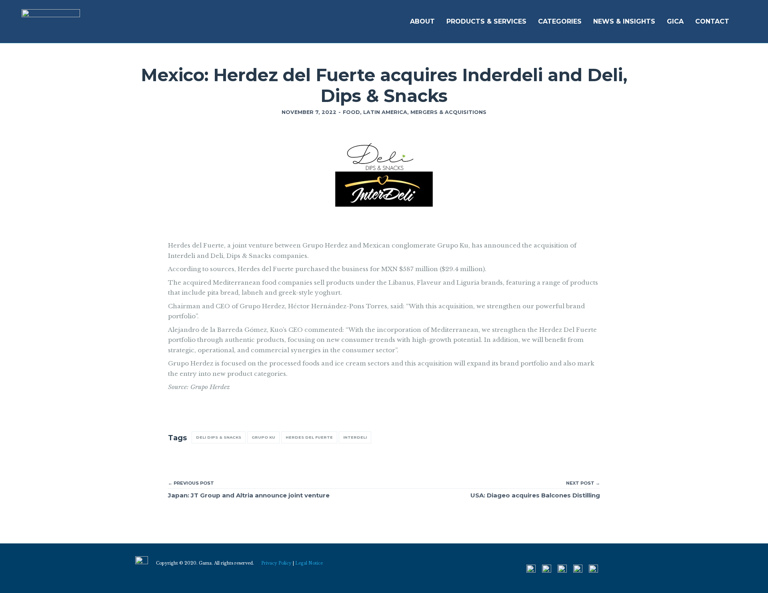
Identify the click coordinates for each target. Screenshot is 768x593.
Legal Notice (309, 563)
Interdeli (355, 437)
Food (351, 112)
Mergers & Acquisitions (448, 112)
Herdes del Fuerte (309, 437)
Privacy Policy (276, 563)
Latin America (385, 112)
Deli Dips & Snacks (218, 437)
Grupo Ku (263, 437)
